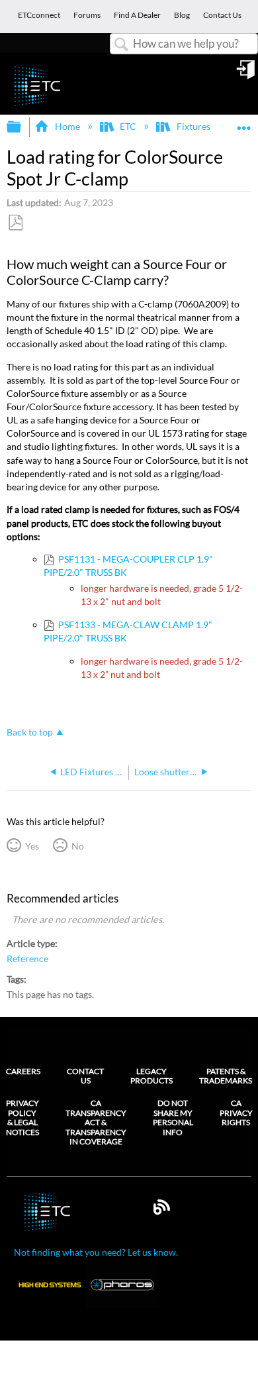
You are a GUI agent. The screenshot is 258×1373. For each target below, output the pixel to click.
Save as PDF (15, 223)
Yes (31, 845)
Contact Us (85, 1075)
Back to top (30, 732)
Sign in (247, 74)
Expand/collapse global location (244, 123)
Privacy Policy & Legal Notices (22, 1117)
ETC (128, 126)
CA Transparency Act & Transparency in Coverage (95, 1122)
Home (67, 126)
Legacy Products (151, 1075)
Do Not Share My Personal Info (173, 1117)
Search (122, 44)
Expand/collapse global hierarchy (22, 127)
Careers (23, 1071)
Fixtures (193, 126)
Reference (27, 959)
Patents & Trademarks (225, 1075)
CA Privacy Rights (236, 1113)
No (77, 845)
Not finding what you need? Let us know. (96, 1252)
